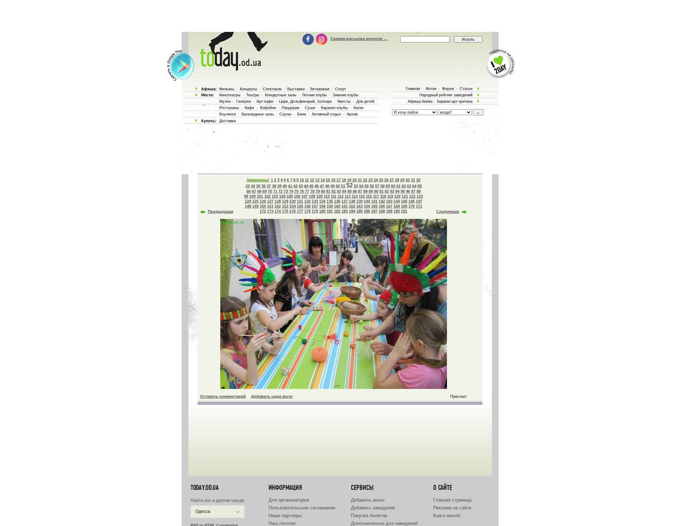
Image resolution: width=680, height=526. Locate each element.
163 (359, 206)
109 (319, 196)
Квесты (344, 101)
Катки (358, 108)
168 (396, 206)
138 (352, 201)
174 (277, 211)
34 (253, 186)
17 (338, 180)
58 (382, 186)
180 (322, 211)
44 (306, 186)
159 (330, 206)
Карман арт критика (454, 101)
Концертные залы (280, 95)
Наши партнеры (285, 515)
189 (389, 211)
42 (295, 186)
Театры (252, 95)
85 (349, 191)
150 (263, 206)
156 (307, 206)
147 (419, 201)
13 (317, 180)
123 (419, 196)
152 (277, 206)
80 (323, 191)
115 (362, 196)
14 (323, 180)
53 (356, 186)
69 (264, 191)
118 (383, 196)
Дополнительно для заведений (384, 523)
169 (404, 206)
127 (270, 201)
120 (397, 196)
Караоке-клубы (334, 108)
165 (374, 206)
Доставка (227, 121)
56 (372, 186)
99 (246, 196)
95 (403, 191)
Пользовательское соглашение (301, 507)
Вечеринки (319, 89)
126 (263, 201)
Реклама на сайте (452, 507)
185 (359, 211)
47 (322, 186)
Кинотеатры (229, 95)
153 (285, 206)
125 (255, 201)
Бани (301, 114)
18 (344, 180)
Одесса (203, 511)
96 (408, 191)
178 (307, 211)
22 (365, 180)
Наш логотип (282, 523)
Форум (448, 88)
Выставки (296, 89)
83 (339, 191)
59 (388, 186)
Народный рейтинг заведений (445, 95)
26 (386, 180)
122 (412, 196)
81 (328, 191)
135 (330, 201)
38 (274, 186)
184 (352, 211)
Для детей (365, 101)
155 (300, 206)
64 (414, 186)
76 (302, 191)
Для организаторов (288, 500)
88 (365, 191)
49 (332, 186)
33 (247, 186)
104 (282, 196)
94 (397, 191)
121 (405, 196)
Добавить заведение (373, 507)
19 (349, 180)
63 (409, 186)
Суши (310, 108)
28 (397, 180)
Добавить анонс (368, 500)
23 (370, 180)
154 (292, 206)
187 (374, 211)
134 (322, 201)
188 (382, 211)
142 (382, 201)
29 (402, 180)
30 (408, 180)
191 (404, 211)
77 (307, 191)
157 (315, 206)
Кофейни (268, 108)
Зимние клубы (345, 95)
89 (371, 191)
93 (392, 191)
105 (290, 196)
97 (413, 191)
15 (328, 180)
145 (404, 201)
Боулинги (227, 114)
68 (259, 191)
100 (252, 196)
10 (302, 180)
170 (411, 206)
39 (279, 186)
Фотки (431, 88)
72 (280, 191)
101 (260, 196)
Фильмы (226, 89)
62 (404, 186)
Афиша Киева (420, 101)
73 (286, 191)
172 (263, 211)
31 (413, 180)
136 (337, 201)
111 (333, 196)
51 (343, 186)
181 (330, 211)
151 (270, 206)
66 (248, 191)
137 (344, 201)
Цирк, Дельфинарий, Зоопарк (305, 101)
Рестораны (229, 108)
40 (285, 186)
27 (392, 180)
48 (327, 186)
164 (367, 206)
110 (327, 196)
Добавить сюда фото (272, 396)
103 (275, 196)
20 (354, 180)
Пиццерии (290, 108)
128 (277, 201)
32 (418, 180)
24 (376, 180)
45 (311, 186)
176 (292, 211)
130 (292, 201)
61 (398, 186)
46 (316, 186)
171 (419, 206)
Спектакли (272, 89)
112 (341, 196)
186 (367, 211)
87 (360, 191)
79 (318, 191)
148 (248, 206)
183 (344, 211)
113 (348, 196)
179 (315, 211)
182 (337, 211)
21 (360, 180)
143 (389, 201)
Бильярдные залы (258, 114)
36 (263, 186)
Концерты (248, 89)
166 (382, 206)
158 (322, 206)
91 (381, 191)
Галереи (243, 101)
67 (254, 191)
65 (420, 186)
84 (344, 191)
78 (312, 191)
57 (377, 186)
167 (389, 206)
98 (418, 191)
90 (376, 191)
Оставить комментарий (223, 396)
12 (312, 180)
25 (381, 180)
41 (290, 186)
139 (359, 201)
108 (312, 196)
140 (367, 201)
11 (307, 180)
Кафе (249, 108)
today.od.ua (205, 488)
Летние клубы (314, 95)
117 (376, 196)
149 (255, 206)
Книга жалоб (446, 515)
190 (396, 211)
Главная (413, 88)
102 (267, 196)
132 (307, 201)
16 (333, 180)
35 (258, 186)
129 (285, 201)
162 (352, 206)
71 (275, 191)
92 (387, 191)
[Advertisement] (340, 16)
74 (291, 191)
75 (296, 191)
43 (301, 186)
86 (355, 191)
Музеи (225, 101)
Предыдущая (220, 211)
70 (270, 191)
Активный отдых (326, 114)
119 (390, 196)
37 (269, 186)
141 (374, 201)
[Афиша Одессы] (232, 69)
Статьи (466, 88)
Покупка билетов (369, 515)
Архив (352, 114)
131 (300, 201)
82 (334, 191)
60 (393, 186)
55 (366, 186)
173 (270, 211)
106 (297, 196)
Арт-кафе (264, 101)
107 (304, 196)
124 (248, 201)
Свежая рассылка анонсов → (358, 38)
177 (300, 211)
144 (396, 201)
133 (315, 201)
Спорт (340, 89)
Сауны (285, 114)
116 (369, 196)
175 (285, 211)
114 (355, 196)
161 (344, 206)
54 (361, 186)
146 (411, 201)
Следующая (447, 211)
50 (338, 186)
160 (337, 206)
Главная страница (452, 500)
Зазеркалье (257, 180)
